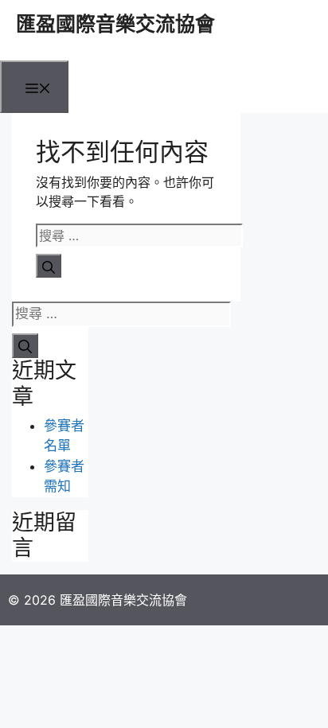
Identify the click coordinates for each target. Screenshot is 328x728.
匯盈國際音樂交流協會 (115, 24)
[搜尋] (48, 266)
